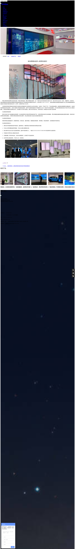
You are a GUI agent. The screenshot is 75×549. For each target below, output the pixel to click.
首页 (8, 56)
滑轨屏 (19, 56)
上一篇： (4, 162)
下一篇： (4, 165)
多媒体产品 (13, 56)
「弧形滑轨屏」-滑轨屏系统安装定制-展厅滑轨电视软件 (18, 165)
